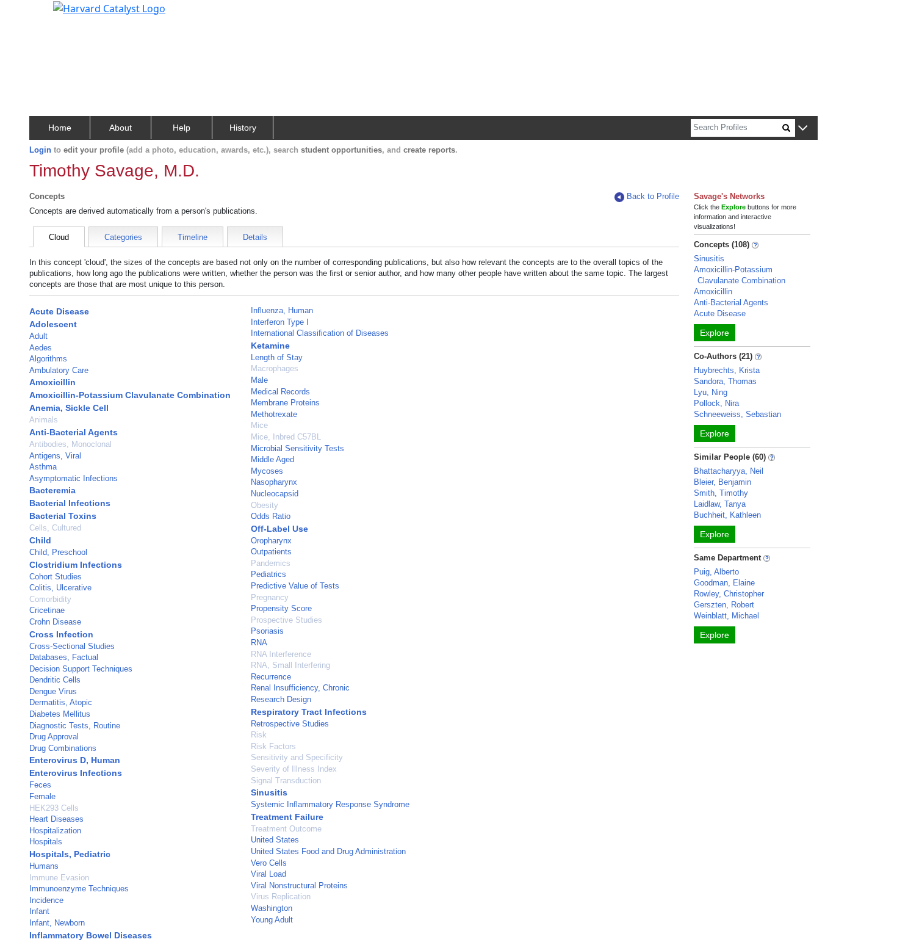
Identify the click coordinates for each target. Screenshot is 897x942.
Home (59, 127)
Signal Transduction (286, 780)
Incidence (46, 900)
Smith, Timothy (721, 493)
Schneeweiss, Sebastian (737, 414)
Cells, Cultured (55, 527)
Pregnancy (270, 597)
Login (40, 149)
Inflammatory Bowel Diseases (90, 935)
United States (275, 839)
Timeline (192, 237)
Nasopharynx (274, 482)
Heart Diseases (56, 819)
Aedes (40, 347)
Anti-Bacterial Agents (73, 432)
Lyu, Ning (710, 392)
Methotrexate (274, 414)
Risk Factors (273, 746)
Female (42, 796)
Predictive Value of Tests (295, 585)
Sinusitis (269, 792)
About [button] (120, 127)
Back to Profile (653, 196)
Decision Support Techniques (80, 668)
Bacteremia (52, 490)
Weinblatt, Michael (726, 615)
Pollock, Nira (716, 403)
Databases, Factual (63, 657)
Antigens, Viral (55, 455)
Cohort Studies (55, 576)
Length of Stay (277, 357)
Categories (123, 237)
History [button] (242, 127)
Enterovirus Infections (75, 773)
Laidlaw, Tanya (720, 504)
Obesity (264, 505)
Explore (714, 333)
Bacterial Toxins (62, 516)
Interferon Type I (280, 322)
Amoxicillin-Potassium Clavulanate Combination (130, 395)
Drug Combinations (62, 748)
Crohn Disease (55, 621)
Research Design (281, 699)
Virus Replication (281, 896)
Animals (43, 419)
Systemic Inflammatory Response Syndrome (330, 804)
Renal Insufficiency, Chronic (300, 687)
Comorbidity (50, 599)
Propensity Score (281, 608)
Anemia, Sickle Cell (69, 408)
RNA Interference (281, 654)
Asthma (43, 466)
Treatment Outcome (286, 828)
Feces (40, 784)
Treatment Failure (287, 817)
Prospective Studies (286, 620)
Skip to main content (51, 14)
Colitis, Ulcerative (60, 587)
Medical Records (280, 391)
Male (259, 380)
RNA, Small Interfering (290, 665)
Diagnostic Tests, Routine (74, 725)
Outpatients (271, 551)
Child (40, 540)
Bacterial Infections (69, 503)
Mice (259, 425)
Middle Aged (272, 459)
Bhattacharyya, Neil (728, 471)
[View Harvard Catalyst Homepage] (109, 7)
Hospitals (45, 841)
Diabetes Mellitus (59, 714)
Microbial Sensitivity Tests (297, 448)
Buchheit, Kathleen (727, 515)
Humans (44, 866)
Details (255, 237)
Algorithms (48, 358)
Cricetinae (47, 610)
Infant (39, 911)
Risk (259, 734)
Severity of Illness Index (294, 769)
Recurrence (271, 676)
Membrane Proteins (285, 402)
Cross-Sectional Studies (72, 646)
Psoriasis (267, 631)
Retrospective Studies (290, 723)
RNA (259, 642)
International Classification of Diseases (320, 333)
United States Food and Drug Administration (328, 851)
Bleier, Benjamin (722, 482)
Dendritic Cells (55, 679)
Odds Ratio (270, 516)
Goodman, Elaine (724, 582)
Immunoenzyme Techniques (79, 888)
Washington (271, 908)
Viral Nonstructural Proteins (299, 885)
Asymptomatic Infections (73, 478)
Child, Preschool (58, 552)
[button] (802, 128)
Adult (38, 336)
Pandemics (270, 563)
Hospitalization (55, 830)
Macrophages (274, 368)
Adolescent (53, 324)
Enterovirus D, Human (74, 760)
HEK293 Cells (54, 808)
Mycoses (267, 471)
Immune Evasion (59, 877)
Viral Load (268, 874)
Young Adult (272, 919)
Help (181, 127)
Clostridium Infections (75, 565)
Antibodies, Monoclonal (70, 444)
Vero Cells (269, 863)
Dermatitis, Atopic (60, 702)
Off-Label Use (279, 529)
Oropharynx (271, 540)
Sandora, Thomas (725, 381)
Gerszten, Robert (724, 604)
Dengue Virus (53, 691)
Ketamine (270, 345)
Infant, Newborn (57, 922)
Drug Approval (54, 736)
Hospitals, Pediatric (69, 854)
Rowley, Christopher (729, 593)
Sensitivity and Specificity (297, 757)
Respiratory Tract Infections (309, 712)
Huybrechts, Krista (727, 370)
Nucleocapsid (274, 493)
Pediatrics (268, 574)
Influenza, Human (282, 310)
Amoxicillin (52, 382)
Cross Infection (61, 634)
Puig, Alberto (716, 571)
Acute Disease (59, 311)
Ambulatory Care (58, 370)
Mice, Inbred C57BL (286, 436)
